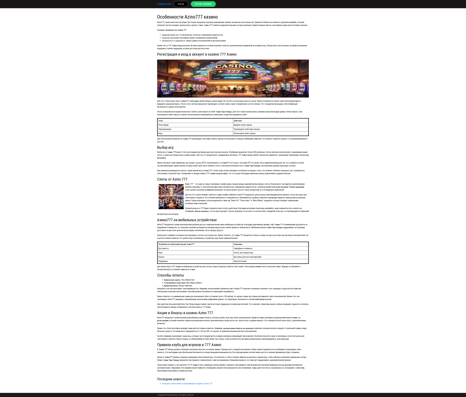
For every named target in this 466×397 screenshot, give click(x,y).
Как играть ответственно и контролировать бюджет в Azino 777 (187, 383)
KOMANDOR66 (164, 4)
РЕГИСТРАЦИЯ (203, 4)
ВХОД (181, 4)
